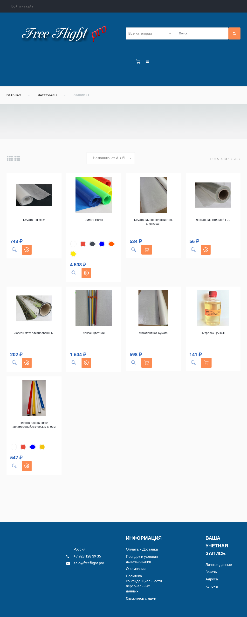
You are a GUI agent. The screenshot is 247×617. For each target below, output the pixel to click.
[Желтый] (42, 447)
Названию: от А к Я (109, 158)
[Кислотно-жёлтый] (73, 254)
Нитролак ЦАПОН (213, 333)
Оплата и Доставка (142, 549)
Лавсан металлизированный (34, 333)
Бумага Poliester (34, 220)
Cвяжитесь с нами (141, 598)
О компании (135, 569)
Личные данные (219, 565)
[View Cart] (138, 61)
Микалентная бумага (153, 333)
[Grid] (10, 158)
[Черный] (92, 244)
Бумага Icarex (94, 220)
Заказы (212, 572)
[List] (17, 158)
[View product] (27, 250)
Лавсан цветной (94, 333)
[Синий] (102, 244)
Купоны (212, 586)
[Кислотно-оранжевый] (111, 244)
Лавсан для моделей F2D (213, 220)
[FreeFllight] (64, 33)
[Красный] (83, 244)
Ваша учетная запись (217, 545)
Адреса (212, 579)
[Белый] (73, 244)
